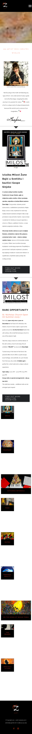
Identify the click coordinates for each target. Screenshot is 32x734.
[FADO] (7, 504)
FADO (7, 508)
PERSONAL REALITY (7, 575)
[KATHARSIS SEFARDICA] (16, 484)
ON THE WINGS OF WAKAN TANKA (16, 617)
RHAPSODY (7, 450)
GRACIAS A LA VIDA (7, 667)
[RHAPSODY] (7, 446)
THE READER (7, 633)
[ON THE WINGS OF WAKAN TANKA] (16, 610)
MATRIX (7, 542)
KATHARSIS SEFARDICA (16, 491)
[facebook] (14, 728)
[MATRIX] (7, 538)
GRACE (7, 416)
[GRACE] (7, 412)
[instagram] (18, 728)
